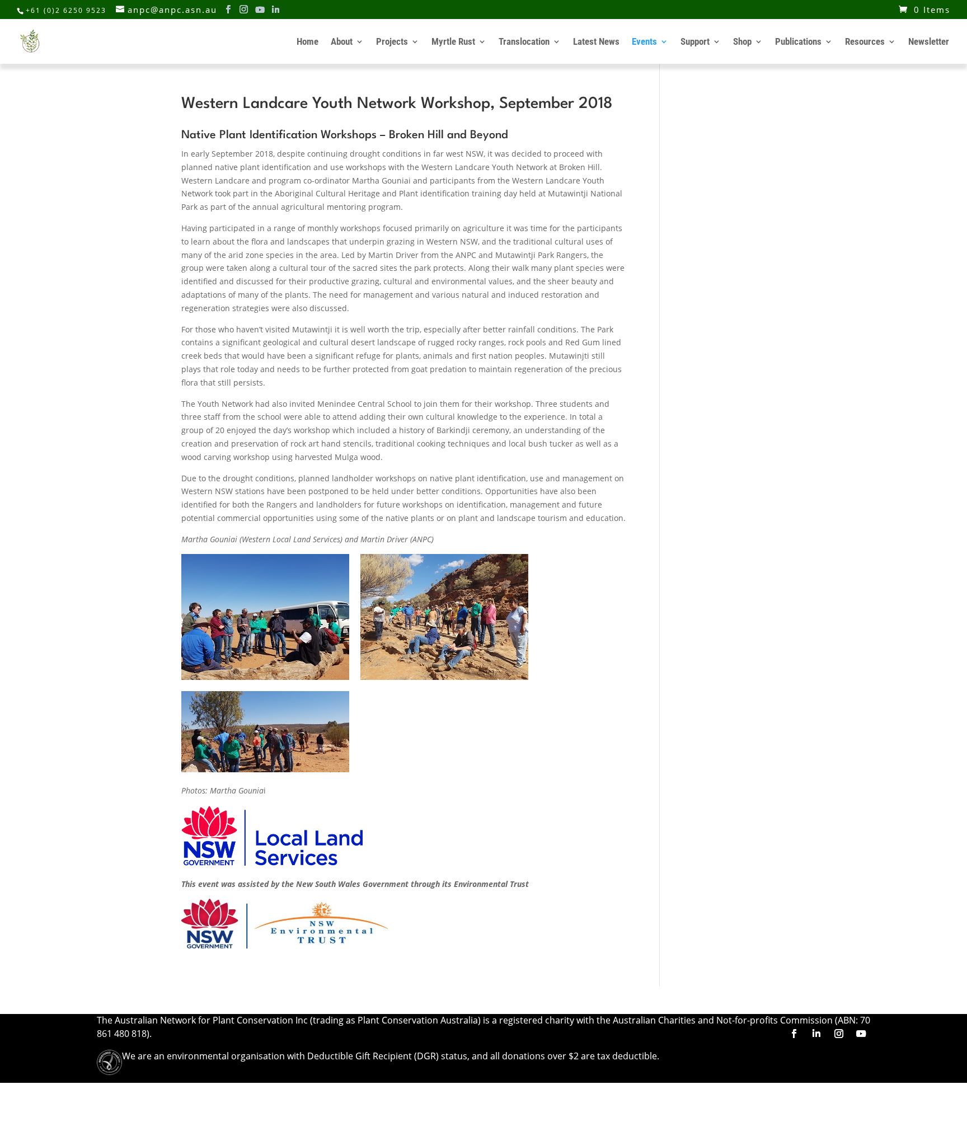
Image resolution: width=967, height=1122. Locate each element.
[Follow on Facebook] (794, 1034)
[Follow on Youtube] (861, 1034)
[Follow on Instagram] (839, 1034)
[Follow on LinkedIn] (816, 1034)
